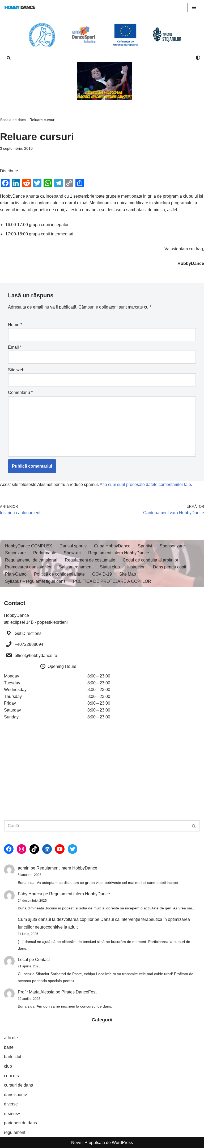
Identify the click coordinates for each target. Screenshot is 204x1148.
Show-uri (72, 553)
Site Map (127, 574)
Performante (44, 553)
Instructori (136, 567)
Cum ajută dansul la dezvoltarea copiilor (56, 919)
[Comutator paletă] (198, 58)
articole (11, 1037)
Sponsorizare (172, 546)
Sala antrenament (75, 567)
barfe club (13, 1056)
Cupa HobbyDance (112, 546)
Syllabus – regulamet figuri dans (35, 581)
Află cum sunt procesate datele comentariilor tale (145, 484)
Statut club (110, 567)
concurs (11, 1076)
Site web (16, 370)
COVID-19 (102, 574)
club (8, 1066)
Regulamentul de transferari (31, 560)
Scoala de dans (13, 120)
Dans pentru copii (169, 567)
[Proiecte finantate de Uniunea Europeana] (125, 34)
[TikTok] (34, 849)
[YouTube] (60, 849)
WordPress (122, 1142)
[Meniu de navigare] (194, 7)
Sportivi (145, 546)
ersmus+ (12, 1113)
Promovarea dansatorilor (28, 567)
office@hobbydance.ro (36, 655)
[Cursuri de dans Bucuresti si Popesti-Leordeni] (104, 81)
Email (15, 347)
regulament (14, 1132)
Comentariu (20, 392)
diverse (11, 1104)
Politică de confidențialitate (59, 574)
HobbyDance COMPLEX (28, 546)
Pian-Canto (16, 574)
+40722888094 (29, 644)
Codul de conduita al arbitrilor (150, 560)
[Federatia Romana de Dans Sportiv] (42, 35)
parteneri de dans (20, 1123)
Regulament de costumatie (90, 560)
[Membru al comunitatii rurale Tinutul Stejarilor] (166, 34)
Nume (15, 324)
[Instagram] (21, 849)
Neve (76, 1142)
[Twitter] (72, 849)
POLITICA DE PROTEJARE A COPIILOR (112, 581)
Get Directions (28, 633)
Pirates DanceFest (78, 992)
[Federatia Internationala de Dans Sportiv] (83, 35)
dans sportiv (15, 1094)
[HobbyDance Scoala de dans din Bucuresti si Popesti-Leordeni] (20, 7)
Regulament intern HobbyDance (118, 553)
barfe (9, 1047)
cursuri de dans (18, 1085)
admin (23, 868)
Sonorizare (15, 553)
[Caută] (9, 58)
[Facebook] (9, 849)
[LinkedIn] (47, 849)
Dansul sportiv (73, 546)
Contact (42, 959)
